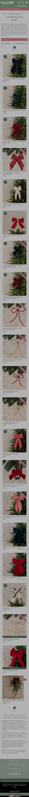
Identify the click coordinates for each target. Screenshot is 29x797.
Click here (10, 785)
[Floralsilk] (7, 2)
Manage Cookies (14, 791)
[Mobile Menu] (27, 2)
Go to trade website (22, 5)
